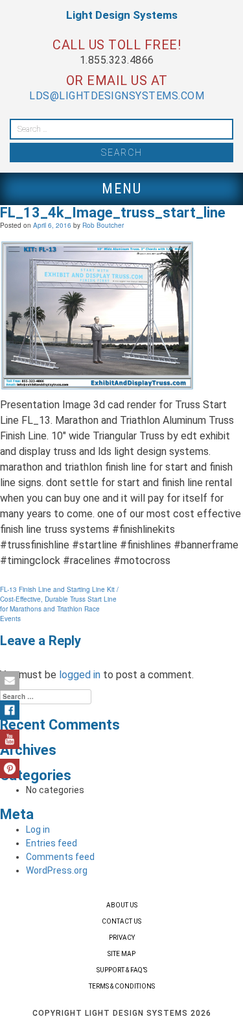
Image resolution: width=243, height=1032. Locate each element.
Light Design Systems (122, 14)
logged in (79, 675)
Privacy (122, 937)
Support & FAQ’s (122, 970)
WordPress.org (56, 870)
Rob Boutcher (103, 225)
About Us (121, 905)
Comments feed (60, 857)
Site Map (121, 953)
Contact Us (121, 921)
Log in (38, 829)
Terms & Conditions (122, 986)
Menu (122, 188)
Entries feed (51, 843)
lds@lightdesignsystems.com (116, 96)
